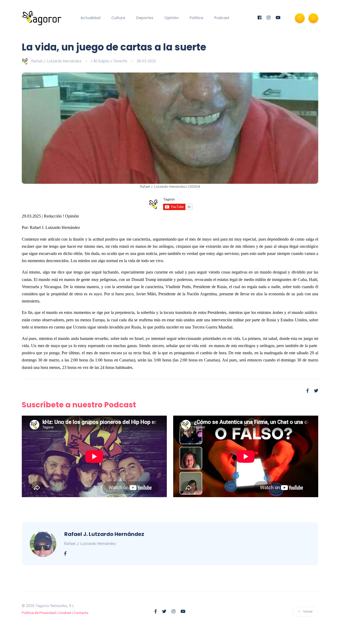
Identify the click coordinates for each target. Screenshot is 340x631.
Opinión (171, 17)
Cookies (64, 613)
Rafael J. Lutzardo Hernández (56, 61)
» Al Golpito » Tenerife (109, 61)
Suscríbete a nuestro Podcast (79, 405)
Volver (308, 611)
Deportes (144, 17)
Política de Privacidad (39, 613)
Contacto (81, 613)
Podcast (222, 17)
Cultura (118, 17)
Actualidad (90, 17)
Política (196, 17)
